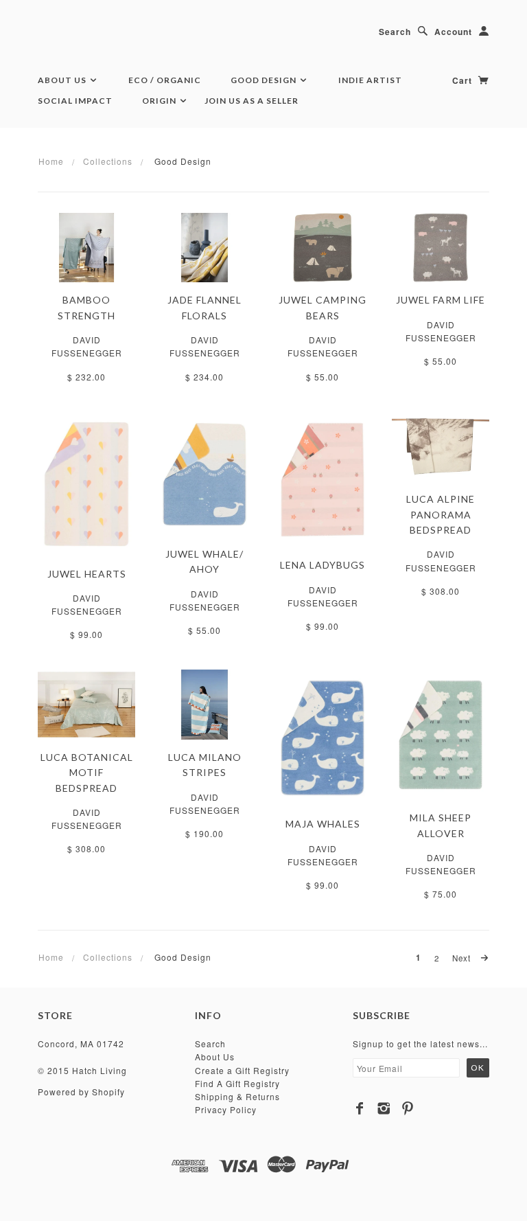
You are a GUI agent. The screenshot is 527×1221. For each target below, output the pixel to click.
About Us (63, 80)
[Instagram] (384, 1108)
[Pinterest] (408, 1108)
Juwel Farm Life (440, 300)
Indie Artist (370, 80)
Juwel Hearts (86, 574)
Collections (107, 161)
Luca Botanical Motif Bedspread (86, 772)
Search (395, 31)
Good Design (264, 80)
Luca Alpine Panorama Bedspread (440, 514)
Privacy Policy (226, 1109)
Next (462, 957)
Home (51, 161)
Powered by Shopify (81, 1091)
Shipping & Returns (237, 1096)
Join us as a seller (251, 100)
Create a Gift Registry (242, 1070)
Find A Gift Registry (237, 1083)
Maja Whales (322, 824)
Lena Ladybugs (322, 565)
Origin (160, 100)
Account (453, 31)
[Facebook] (360, 1108)
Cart (463, 80)
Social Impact (75, 100)
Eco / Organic (164, 80)
